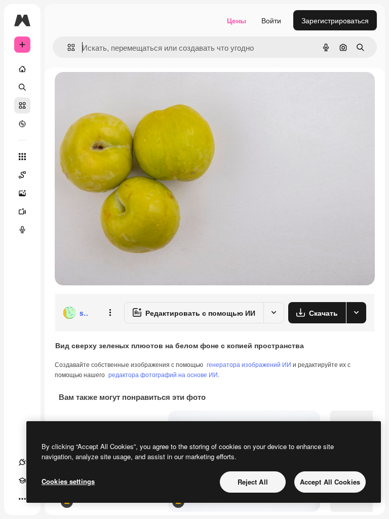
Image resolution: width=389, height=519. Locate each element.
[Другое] (22, 499)
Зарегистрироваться (335, 20)
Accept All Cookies (330, 482)
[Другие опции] (110, 313)
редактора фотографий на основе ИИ (163, 374)
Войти (271, 20)
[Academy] (22, 480)
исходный (122, 91)
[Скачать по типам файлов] (356, 312)
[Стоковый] (22, 105)
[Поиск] (22, 87)
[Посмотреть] (22, 124)
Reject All (253, 482)
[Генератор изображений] (22, 193)
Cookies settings (68, 481)
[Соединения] (22, 462)
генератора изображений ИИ (249, 364)
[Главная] (22, 69)
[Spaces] (22, 175)
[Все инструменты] (22, 157)
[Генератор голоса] (22, 229)
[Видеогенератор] (22, 211)
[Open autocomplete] (67, 47)
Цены (236, 20)
